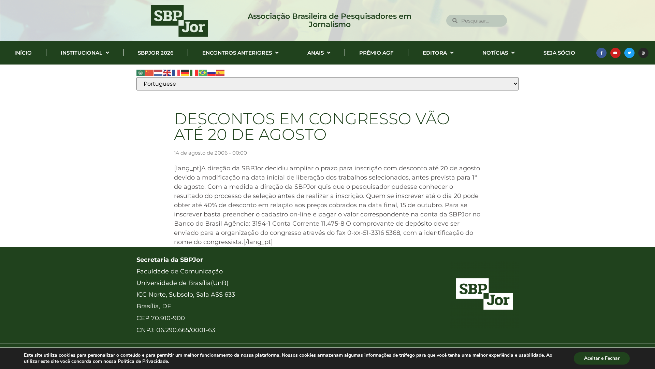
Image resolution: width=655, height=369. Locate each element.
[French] (176, 72)
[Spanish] (220, 72)
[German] (185, 72)
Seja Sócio (559, 52)
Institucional (81, 52)
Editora (435, 52)
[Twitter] (629, 53)
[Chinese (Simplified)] (149, 72)
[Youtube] (615, 53)
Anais (315, 52)
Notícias (495, 52)
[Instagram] (643, 53)
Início (23, 52)
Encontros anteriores (237, 52)
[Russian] (211, 72)
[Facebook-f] (601, 53)
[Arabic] (140, 72)
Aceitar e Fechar (602, 358)
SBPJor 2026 (155, 52)
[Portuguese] (203, 72)
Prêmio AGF (376, 52)
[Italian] (194, 72)
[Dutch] (158, 72)
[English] (167, 72)
